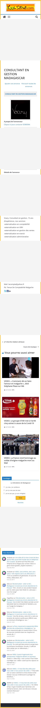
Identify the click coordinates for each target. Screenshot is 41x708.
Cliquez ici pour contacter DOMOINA (17, 124)
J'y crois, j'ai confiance (13, 487)
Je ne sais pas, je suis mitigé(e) (15, 493)
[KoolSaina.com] (4, 17)
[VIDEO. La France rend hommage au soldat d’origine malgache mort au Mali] (20, 444)
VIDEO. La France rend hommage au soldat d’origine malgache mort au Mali (20, 460)
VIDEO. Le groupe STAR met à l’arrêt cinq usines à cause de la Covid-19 (20, 422)
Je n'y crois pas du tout (13, 490)
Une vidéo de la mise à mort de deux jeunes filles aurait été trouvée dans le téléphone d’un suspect (23, 559)
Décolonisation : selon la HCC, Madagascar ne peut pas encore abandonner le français (22, 586)
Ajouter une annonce (12, 84)
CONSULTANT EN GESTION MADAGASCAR (20, 94)
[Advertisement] (20, 39)
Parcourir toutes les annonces (29, 85)
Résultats (20, 502)
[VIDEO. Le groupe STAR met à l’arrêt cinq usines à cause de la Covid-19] (20, 407)
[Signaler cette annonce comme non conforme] (10, 291)
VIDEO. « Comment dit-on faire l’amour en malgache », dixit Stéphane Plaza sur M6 (17, 383)
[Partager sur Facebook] (8, 291)
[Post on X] (5, 291)
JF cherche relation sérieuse (14, 342)
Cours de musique (30, 347)
